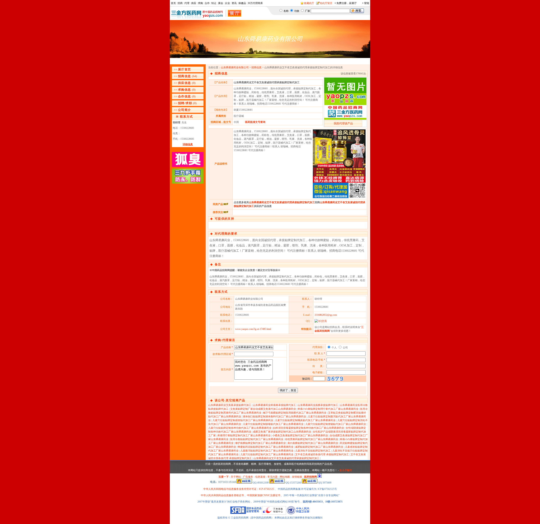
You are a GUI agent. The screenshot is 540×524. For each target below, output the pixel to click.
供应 (193, 3)
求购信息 (184, 89)
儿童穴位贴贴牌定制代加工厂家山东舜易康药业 (266, 454)
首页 (173, 3)
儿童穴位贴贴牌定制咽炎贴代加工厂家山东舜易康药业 (305, 420)
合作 (207, 3)
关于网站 (236, 476)
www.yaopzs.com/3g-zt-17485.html (253, 329)
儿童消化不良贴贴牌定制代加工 (313, 450)
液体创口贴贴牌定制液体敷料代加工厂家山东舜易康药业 (274, 416)
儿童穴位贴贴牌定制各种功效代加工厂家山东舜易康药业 (239, 427)
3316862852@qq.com (326, 314)
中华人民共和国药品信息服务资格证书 (222, 495)
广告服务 (248, 476)
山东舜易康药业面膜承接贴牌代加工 (318, 405)
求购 (200, 3)
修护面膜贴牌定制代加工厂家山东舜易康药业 (260, 443)
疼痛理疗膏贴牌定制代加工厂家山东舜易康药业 (244, 435)
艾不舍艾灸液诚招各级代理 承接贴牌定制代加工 (322, 454)
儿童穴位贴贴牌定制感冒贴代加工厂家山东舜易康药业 (242, 420)
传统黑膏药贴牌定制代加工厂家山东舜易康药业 (311, 439)
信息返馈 (260, 476)
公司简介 (184, 110)
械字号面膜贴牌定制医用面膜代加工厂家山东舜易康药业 (294, 412)
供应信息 (184, 83)
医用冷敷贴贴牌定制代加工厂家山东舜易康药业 (256, 439)
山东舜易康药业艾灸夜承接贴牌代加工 (229, 405)
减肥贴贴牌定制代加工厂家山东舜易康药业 (319, 446)
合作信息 (184, 96)
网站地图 (285, 476)
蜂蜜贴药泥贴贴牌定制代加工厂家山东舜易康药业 (265, 446)
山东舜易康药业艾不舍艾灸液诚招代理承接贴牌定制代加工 (282, 202)
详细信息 (188, 144)
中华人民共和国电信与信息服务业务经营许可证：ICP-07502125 (239, 489)
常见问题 (272, 476)
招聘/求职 (185, 103)
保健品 (242, 3)
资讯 (234, 3)
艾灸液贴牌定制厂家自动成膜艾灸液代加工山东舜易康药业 (263, 408)
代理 (186, 3)
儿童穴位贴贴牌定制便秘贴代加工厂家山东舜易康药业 (335, 424)
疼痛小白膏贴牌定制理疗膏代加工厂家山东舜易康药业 (328, 408)
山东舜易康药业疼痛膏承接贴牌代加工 (274, 405)
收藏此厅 (309, 3)
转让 (213, 3)
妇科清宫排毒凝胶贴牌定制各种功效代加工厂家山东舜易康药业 (308, 427)
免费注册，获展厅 (346, 3)
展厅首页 (184, 69)
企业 (227, 3)
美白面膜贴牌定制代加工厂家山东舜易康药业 (313, 443)
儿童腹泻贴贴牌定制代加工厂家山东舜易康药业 (266, 450)
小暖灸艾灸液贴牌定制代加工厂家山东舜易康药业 (300, 435)
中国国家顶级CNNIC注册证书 (263, 495)
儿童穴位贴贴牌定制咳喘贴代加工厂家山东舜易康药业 (273, 424)
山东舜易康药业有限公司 (235, 67)
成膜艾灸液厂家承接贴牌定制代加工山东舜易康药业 (282, 431)
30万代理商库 (255, 3)
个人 (334, 347)
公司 (345, 347)
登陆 (366, 3)
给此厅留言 (326, 3)
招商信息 (184, 76)
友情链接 (297, 476)
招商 (180, 3)
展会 (220, 3)
